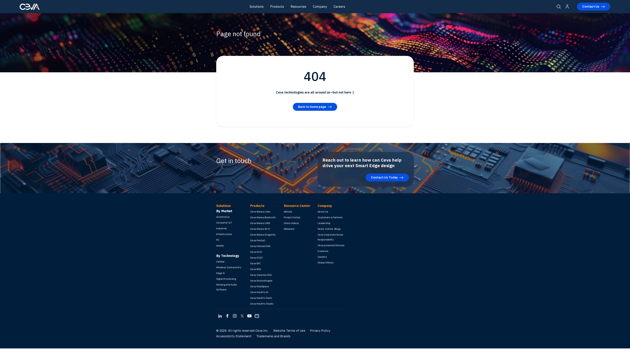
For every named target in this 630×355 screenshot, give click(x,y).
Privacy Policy (320, 330)
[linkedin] (220, 316)
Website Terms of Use (289, 330)
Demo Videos (291, 223)
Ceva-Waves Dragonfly (263, 234)
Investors (323, 251)
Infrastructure (224, 234)
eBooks (288, 211)
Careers (339, 6)
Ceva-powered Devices (331, 245)
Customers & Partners (330, 217)
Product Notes (292, 217)
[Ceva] (29, 9)
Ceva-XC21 (256, 251)
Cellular (220, 261)
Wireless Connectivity (228, 267)
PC (217, 239)
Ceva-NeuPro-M (259, 292)
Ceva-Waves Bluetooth (263, 217)
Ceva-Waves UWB (260, 223)
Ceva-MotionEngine (261, 280)
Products (277, 6)
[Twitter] (242, 316)
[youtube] (249, 316)
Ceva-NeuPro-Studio (261, 303)
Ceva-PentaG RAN (260, 246)
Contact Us (590, 6)
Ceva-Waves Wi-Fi (260, 228)
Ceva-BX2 (255, 269)
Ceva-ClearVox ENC (261, 274)
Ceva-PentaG (257, 240)
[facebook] (227, 316)
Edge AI (220, 273)
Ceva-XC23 (256, 257)
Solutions (257, 6)
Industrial (221, 228)
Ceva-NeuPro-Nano (261, 297)
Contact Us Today (384, 177)
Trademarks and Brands (273, 336)
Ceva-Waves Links (260, 211)
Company (320, 6)
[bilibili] (257, 316)
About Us (323, 211)
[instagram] (235, 316)
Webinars (289, 228)
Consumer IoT (224, 222)
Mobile (220, 245)
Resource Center (297, 205)
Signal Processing (226, 278)
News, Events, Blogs (329, 228)
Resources (298, 6)
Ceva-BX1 (255, 263)
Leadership (324, 223)
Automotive (223, 216)
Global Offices (326, 262)
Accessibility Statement (234, 336)
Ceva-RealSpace (259, 286)
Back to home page (312, 107)
